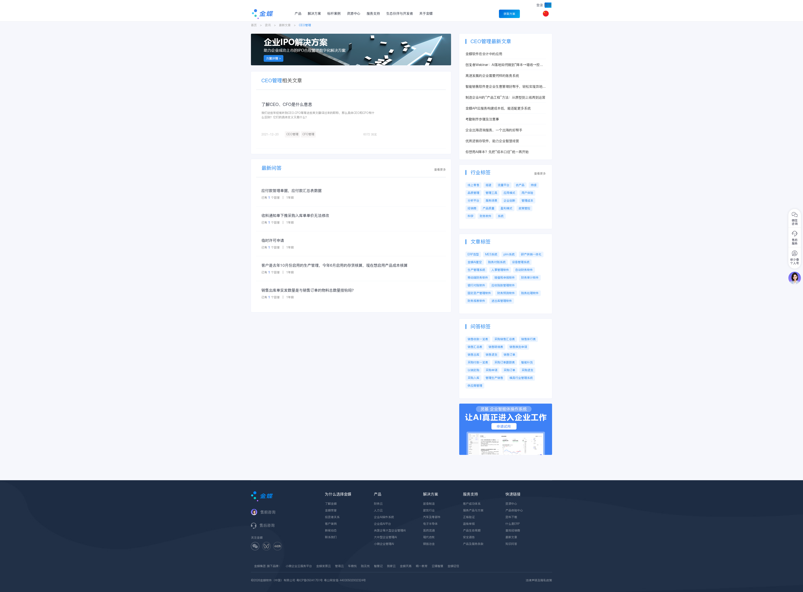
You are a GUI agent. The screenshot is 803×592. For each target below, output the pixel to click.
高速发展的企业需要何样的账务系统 (492, 75)
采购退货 (527, 370)
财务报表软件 (476, 301)
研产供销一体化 (531, 254)
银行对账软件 (476, 285)
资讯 (268, 25)
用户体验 (527, 193)
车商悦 (352, 566)
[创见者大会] (351, 36)
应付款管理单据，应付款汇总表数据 (291, 190)
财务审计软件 (530, 277)
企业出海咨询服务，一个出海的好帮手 (493, 130)
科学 (470, 216)
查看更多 (440, 169)
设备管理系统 (520, 262)
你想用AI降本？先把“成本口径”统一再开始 (497, 151)
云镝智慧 (437, 566)
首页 (254, 25)
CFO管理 (308, 134)
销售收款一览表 (478, 339)
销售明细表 (495, 347)
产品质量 (488, 208)
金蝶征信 (453, 566)
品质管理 (473, 193)
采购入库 (473, 378)
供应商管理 (475, 386)
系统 (501, 216)
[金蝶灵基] (505, 406)
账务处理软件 (530, 293)
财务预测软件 (506, 293)
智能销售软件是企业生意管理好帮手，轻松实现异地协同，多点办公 (505, 86)
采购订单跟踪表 (504, 362)
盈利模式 (506, 208)
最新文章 (285, 25)
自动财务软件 (524, 270)
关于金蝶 (426, 13)
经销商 (472, 208)
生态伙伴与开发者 (399, 13)
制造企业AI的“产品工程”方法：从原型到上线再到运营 (505, 97)
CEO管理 (292, 134)
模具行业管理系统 (521, 378)
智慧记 (378, 566)
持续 (534, 185)
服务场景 (491, 200)
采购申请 (491, 370)
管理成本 (527, 200)
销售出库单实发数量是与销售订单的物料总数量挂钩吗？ (308, 290)
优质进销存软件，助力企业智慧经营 (492, 141)
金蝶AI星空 (475, 262)
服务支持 (373, 13)
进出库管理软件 (501, 301)
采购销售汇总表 (504, 339)
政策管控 (524, 208)
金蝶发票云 (323, 566)
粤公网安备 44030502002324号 (345, 580)
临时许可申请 (272, 240)
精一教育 (421, 566)
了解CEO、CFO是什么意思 (286, 104)
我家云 (391, 566)
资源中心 (353, 13)
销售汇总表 (475, 347)
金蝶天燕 (406, 566)
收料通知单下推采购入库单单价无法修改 (295, 215)
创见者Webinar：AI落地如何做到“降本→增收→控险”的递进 (505, 64)
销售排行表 (528, 339)
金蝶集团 (260, 566)
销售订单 (509, 355)
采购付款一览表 (478, 362)
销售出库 (473, 355)
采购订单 (509, 370)
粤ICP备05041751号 (309, 580)
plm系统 (509, 254)
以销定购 (473, 370)
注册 (548, 5)
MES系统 (491, 254)
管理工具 (491, 193)
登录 (539, 5)
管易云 (339, 566)
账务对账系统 (497, 262)
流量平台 (503, 185)
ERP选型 (473, 254)
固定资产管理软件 (479, 293)
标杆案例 (334, 13)
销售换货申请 (518, 347)
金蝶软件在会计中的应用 (483, 53)
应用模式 (509, 193)
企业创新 (509, 200)
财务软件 (485, 216)
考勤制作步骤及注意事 (482, 119)
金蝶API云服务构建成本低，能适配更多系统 (498, 108)
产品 (298, 13)
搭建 (488, 185)
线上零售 (473, 185)
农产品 (520, 185)
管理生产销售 (494, 378)
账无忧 (365, 566)
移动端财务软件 (478, 277)
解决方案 (314, 13)
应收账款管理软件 (503, 285)
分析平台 (473, 200)
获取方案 (509, 14)
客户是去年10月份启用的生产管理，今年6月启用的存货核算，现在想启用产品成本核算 (334, 265)
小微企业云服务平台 (299, 566)
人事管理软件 (500, 270)
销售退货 (491, 355)
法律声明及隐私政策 (539, 580)
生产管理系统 (476, 270)
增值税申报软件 (504, 277)
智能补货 (527, 362)
